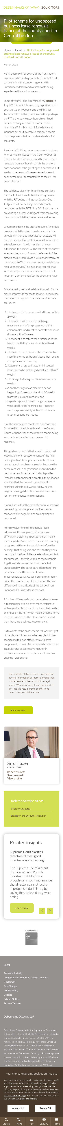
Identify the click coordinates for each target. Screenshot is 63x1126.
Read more (22, 908)
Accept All (18, 1108)
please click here (28, 1098)
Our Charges (10, 986)
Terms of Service (12, 1003)
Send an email (15, 775)
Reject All (45, 1108)
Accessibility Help (13, 973)
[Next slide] (50, 911)
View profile (14, 778)
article (49, 100)
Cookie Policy (11, 990)
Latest (18, 50)
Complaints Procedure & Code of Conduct (26, 977)
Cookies (8, 994)
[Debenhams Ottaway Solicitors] (31, 7)
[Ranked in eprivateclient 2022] (31, 937)
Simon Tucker (18, 763)
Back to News (18, 710)
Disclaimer (9, 981)
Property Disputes (20, 808)
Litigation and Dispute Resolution (28, 815)
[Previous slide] (42, 911)
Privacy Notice (11, 998)
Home (7, 50)
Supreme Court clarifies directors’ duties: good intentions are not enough (27, 856)
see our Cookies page (15, 1095)
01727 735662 (16, 772)
